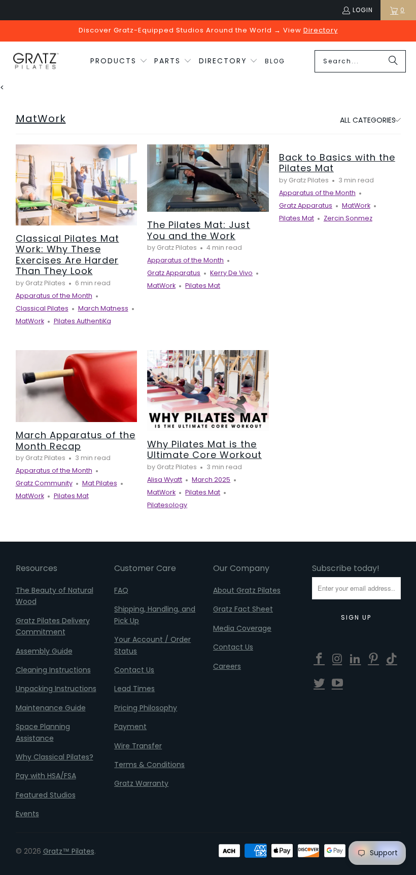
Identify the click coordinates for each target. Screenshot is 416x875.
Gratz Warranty (141, 783)
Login (363, 10)
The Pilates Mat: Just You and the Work (198, 230)
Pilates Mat (202, 285)
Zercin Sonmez (348, 218)
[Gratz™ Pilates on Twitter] (319, 683)
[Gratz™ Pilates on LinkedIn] (355, 659)
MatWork (41, 118)
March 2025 (211, 479)
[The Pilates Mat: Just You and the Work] (208, 178)
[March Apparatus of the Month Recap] (76, 386)
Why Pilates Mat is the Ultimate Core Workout (204, 450)
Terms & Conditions (149, 764)
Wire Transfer (138, 746)
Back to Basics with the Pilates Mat (337, 163)
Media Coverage (242, 628)
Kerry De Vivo (231, 273)
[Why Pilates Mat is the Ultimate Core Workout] (208, 390)
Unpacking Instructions (56, 688)
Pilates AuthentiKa (82, 321)
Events (27, 814)
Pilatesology (167, 505)
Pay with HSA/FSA (46, 776)
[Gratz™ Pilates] (35, 62)
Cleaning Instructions (53, 670)
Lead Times (134, 688)
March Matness (103, 308)
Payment (130, 726)
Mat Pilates (99, 483)
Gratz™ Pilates (68, 851)
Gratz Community (44, 483)
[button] (119, 61)
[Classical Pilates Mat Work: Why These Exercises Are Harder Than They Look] (76, 184)
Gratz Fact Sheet (243, 609)
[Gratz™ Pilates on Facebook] (319, 659)
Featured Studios (46, 795)
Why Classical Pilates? (54, 757)
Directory (320, 30)
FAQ (121, 590)
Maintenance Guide (51, 708)
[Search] (393, 61)
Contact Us (134, 670)
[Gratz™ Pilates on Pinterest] (374, 659)
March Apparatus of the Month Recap (75, 440)
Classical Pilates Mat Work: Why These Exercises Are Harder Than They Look (67, 255)
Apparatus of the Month (54, 295)
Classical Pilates (42, 308)
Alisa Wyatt (164, 479)
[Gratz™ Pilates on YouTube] (337, 683)
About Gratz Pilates (247, 590)
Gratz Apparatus (173, 273)
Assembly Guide (44, 651)
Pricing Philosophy (145, 708)
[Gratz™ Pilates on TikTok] (392, 659)
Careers (227, 666)
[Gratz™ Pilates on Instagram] (337, 659)
